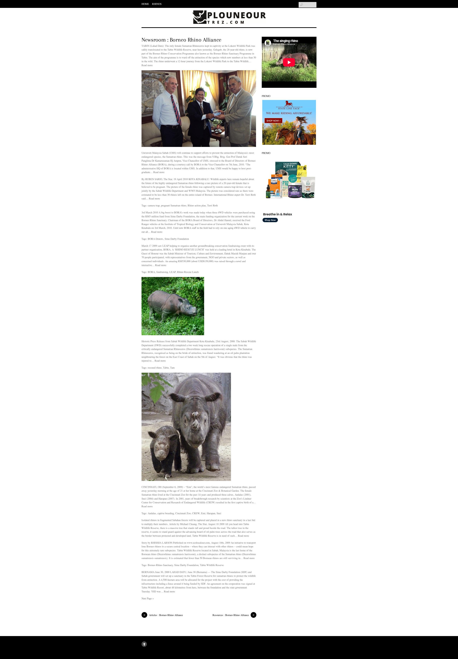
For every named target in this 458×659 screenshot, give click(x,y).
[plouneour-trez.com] (229, 18)
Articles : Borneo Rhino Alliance (163, 615)
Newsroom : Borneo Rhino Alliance (181, 40)
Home (145, 4)
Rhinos (157, 4)
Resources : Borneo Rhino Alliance (233, 615)
